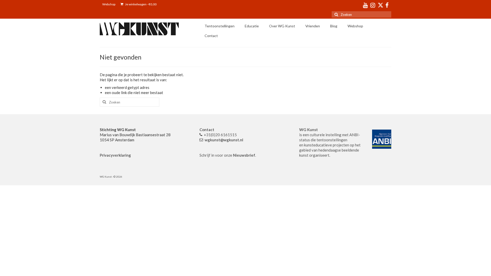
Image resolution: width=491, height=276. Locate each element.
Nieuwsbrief (244, 155)
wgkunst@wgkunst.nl (224, 139)
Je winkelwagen (141, 4)
